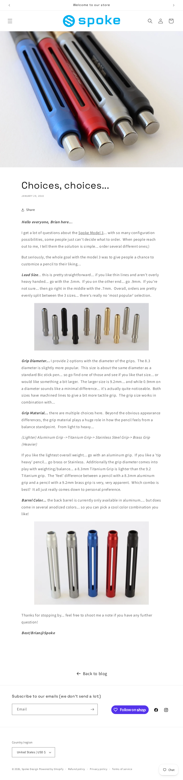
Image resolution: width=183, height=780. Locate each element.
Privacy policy (98, 769)
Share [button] (30, 209)
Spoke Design (30, 769)
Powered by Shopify (51, 769)
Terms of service (122, 769)
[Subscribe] (92, 709)
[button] (10, 21)
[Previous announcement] (9, 5)
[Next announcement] (173, 5)
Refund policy (76, 769)
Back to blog (95, 673)
